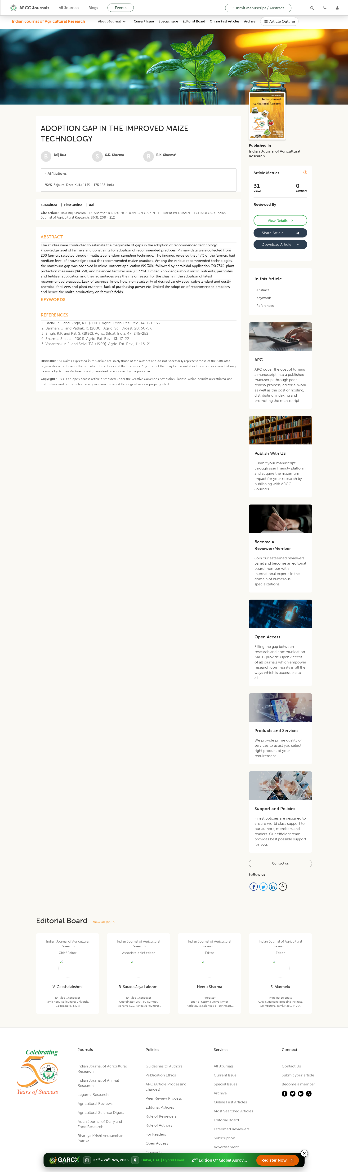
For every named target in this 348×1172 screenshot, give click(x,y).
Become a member (298, 1084)
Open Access (157, 1143)
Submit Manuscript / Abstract (258, 8)
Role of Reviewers (161, 1116)
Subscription (224, 1138)
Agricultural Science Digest (101, 1112)
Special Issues (225, 1084)
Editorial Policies (160, 1107)
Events (120, 7)
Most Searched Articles (233, 1111)
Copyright (154, 1152)
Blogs (93, 7)
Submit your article (298, 1075)
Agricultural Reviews (95, 1103)
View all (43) (103, 922)
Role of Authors (159, 1125)
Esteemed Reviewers (232, 1129)
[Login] (337, 8)
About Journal (109, 21)
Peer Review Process (164, 1098)
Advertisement (226, 1147)
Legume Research (93, 1094)
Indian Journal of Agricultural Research (48, 21)
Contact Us (291, 1066)
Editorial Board (194, 21)
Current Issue (144, 21)
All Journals (69, 7)
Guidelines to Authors (164, 1066)
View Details (280, 220)
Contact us (280, 863)
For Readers (156, 1134)
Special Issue (168, 21)
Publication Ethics (161, 1075)
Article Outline (282, 21)
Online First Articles (224, 21)
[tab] (138, 174)
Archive (249, 21)
